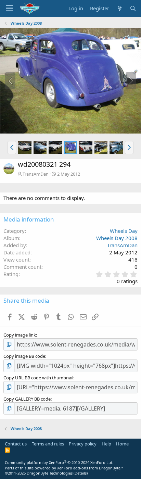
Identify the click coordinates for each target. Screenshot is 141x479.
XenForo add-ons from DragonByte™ (90, 467)
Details (81, 473)
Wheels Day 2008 (117, 238)
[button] (12, 147)
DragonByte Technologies (50, 473)
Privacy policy (83, 444)
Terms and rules (48, 444)
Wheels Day (124, 230)
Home (122, 444)
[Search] (133, 8)
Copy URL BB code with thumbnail (38, 378)
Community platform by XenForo (59, 462)
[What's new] (119, 8)
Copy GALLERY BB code (27, 399)
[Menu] (9, 8)
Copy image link (19, 335)
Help (106, 444)
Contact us (16, 444)
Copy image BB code (24, 356)
